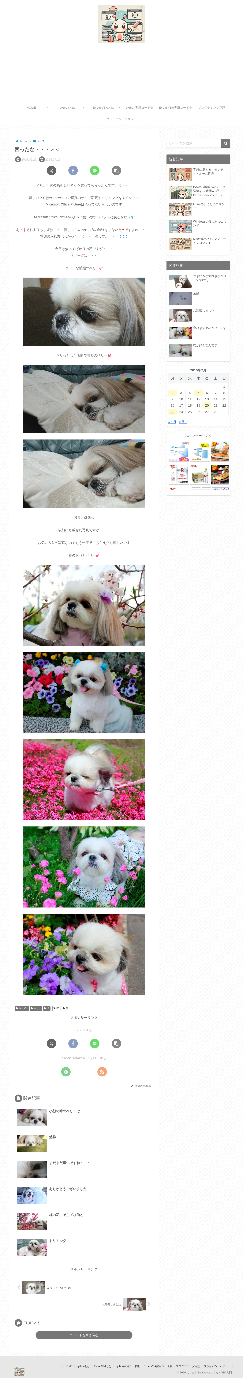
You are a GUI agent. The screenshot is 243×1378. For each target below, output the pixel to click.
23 (172, 412)
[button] (116, 170)
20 (207, 405)
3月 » (183, 422)
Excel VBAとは (103, 1366)
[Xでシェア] (51, 170)
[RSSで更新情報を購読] (102, 1071)
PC (58, 1008)
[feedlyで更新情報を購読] (66, 1071)
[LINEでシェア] (94, 170)
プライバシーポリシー (217, 1366)
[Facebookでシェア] (73, 170)
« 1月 (172, 422)
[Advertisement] (121, 73)
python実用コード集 (128, 1366)
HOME (69, 1366)
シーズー (23, 1008)
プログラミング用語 (188, 1366)
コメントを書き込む (84, 1335)
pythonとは (83, 1366)
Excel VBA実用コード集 (158, 1366)
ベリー (37, 1008)
